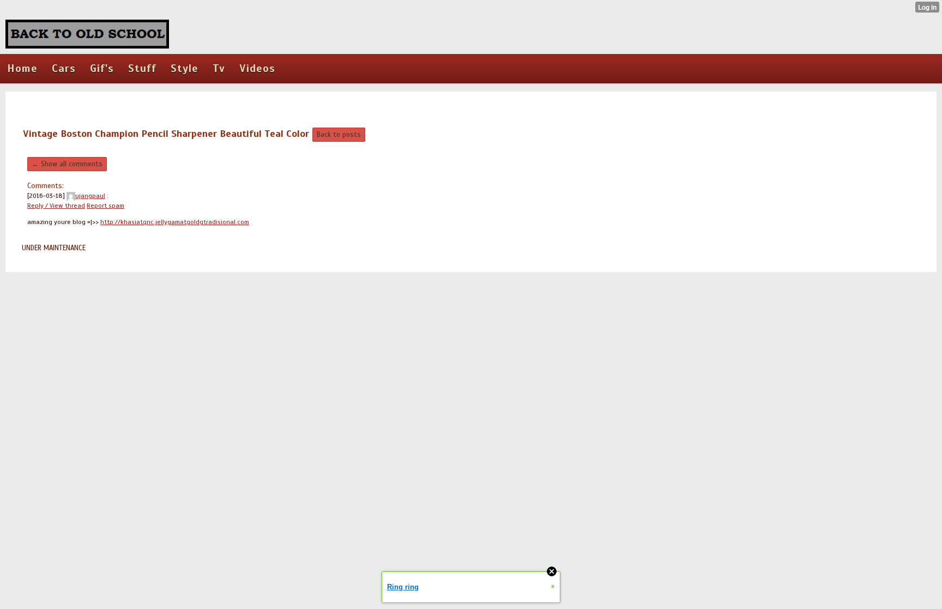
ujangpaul (90, 196)
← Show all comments (67, 164)
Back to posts (339, 134)
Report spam (105, 205)
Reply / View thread (56, 205)
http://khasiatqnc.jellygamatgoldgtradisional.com (174, 222)
